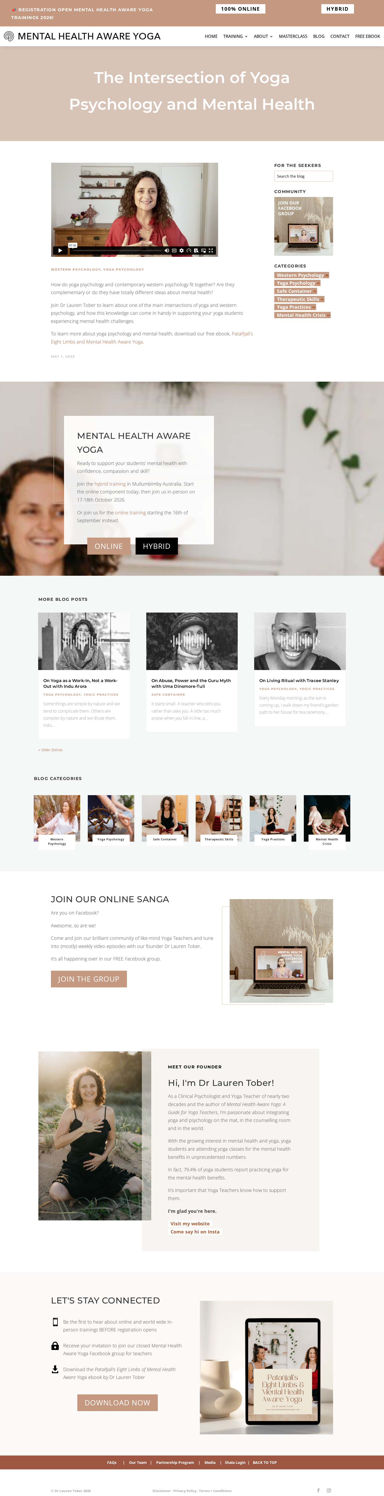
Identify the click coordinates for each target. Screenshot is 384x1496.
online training (130, 512)
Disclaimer (162, 1490)
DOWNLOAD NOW (117, 1402)
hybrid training (110, 484)
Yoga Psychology (123, 269)
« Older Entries (50, 749)
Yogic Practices (101, 694)
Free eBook (367, 36)
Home (211, 36)
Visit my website (190, 1223)
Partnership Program (175, 1462)
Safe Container (168, 694)
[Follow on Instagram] (329, 1490)
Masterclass (293, 36)
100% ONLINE (240, 8)
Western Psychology (76, 269)
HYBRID (338, 8)
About (261, 36)
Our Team (138, 1462)
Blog (319, 36)
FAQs (112, 1462)
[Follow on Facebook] (318, 1490)
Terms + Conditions (215, 1490)
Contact (340, 36)
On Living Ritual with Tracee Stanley (299, 680)
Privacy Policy (184, 1490)
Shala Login (236, 1462)
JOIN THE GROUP (89, 979)
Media (210, 1462)
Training (233, 36)
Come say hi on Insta (194, 1232)
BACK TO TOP (265, 1462)
